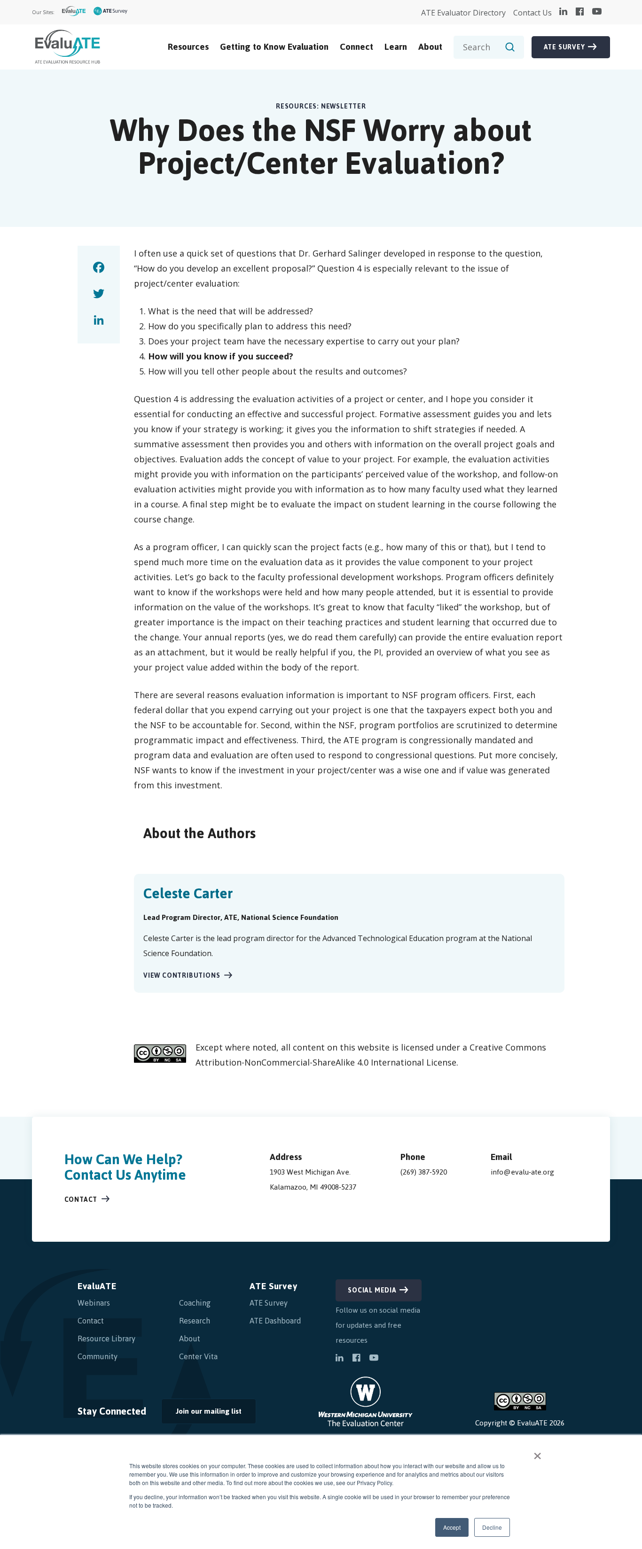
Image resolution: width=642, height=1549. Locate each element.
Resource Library (106, 1338)
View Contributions (181, 975)
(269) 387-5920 (423, 1172)
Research (194, 1320)
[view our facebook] (580, 12)
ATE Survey (564, 47)
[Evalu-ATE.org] (74, 12)
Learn (395, 46)
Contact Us (532, 13)
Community (97, 1356)
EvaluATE (97, 1286)
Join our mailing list (201, 1413)
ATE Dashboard (275, 1320)
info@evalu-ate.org (522, 1172)
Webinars (94, 1302)
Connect (356, 46)
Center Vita (198, 1356)
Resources (188, 46)
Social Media (372, 1290)
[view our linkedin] (563, 12)
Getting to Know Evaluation (274, 46)
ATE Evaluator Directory (463, 13)
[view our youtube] (597, 12)
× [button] (537, 1452)
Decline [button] (492, 1527)
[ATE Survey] (111, 12)
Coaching (195, 1302)
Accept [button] (452, 1527)
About (430, 46)
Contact (81, 1199)
